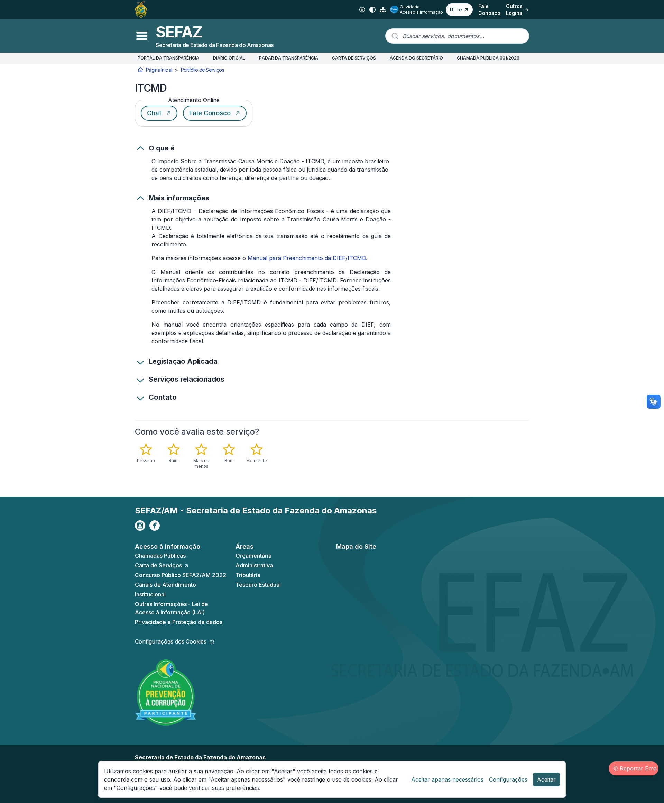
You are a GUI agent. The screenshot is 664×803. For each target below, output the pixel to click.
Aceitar (546, 779)
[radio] (146, 453)
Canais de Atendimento (165, 584)
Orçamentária (253, 555)
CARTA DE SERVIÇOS (354, 58)
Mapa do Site (356, 546)
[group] (212, 456)
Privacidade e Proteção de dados (178, 622)
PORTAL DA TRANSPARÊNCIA (168, 58)
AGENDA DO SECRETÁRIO (416, 58)
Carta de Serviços (158, 565)
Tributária (248, 575)
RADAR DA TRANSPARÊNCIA (288, 58)
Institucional (150, 594)
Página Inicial (159, 70)
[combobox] (457, 36)
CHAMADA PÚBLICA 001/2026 (488, 58)
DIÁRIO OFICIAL (229, 58)
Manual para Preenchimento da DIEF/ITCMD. (307, 258)
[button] (459, 9)
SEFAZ (179, 32)
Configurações (508, 779)
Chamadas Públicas (160, 555)
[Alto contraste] (372, 9)
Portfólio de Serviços (202, 70)
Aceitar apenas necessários (447, 779)
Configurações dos (170, 641)
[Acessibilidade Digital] (362, 9)
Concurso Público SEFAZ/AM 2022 (180, 575)
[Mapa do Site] (382, 9)
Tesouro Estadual (258, 584)
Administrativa (254, 565)
